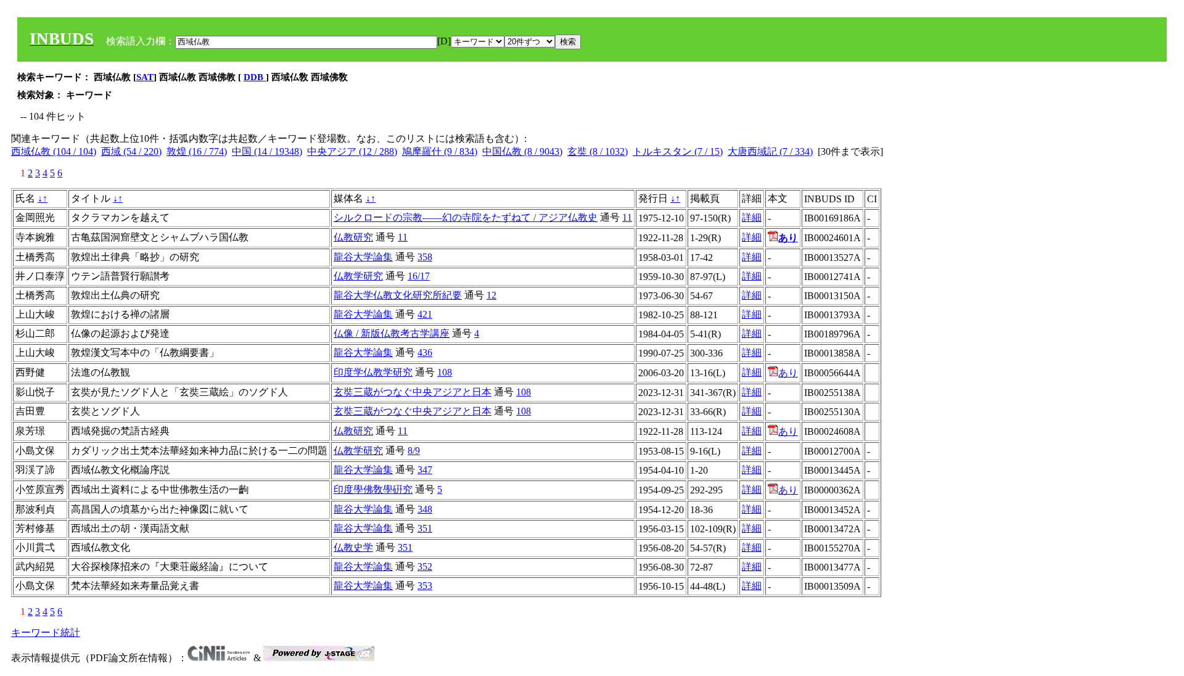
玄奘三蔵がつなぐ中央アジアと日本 (412, 392)
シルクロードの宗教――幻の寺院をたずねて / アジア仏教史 (466, 217)
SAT (145, 77)
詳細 (752, 217)
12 (491, 295)
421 (424, 314)
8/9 (414, 450)
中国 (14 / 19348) (267, 151)
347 (424, 469)
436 (424, 352)
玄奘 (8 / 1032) (597, 151)
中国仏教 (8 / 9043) (522, 151)
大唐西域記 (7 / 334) (770, 151)
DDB (255, 77)
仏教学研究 (358, 276)
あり (788, 373)
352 (424, 566)
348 (424, 509)
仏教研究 (353, 237)
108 (444, 372)
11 (627, 217)
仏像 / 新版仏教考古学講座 (392, 333)
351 (424, 528)
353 (424, 585)
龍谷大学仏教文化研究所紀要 (398, 295)
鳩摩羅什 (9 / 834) (439, 151)
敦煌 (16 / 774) (196, 151)
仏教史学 (353, 547)
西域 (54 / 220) (131, 151)
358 (424, 257)
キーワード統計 (45, 632)
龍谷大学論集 (363, 257)
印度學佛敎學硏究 (373, 489)
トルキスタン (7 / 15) (678, 151)
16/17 (419, 276)
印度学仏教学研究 (373, 372)
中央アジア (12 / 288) (352, 151)
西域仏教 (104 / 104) (53, 151)
